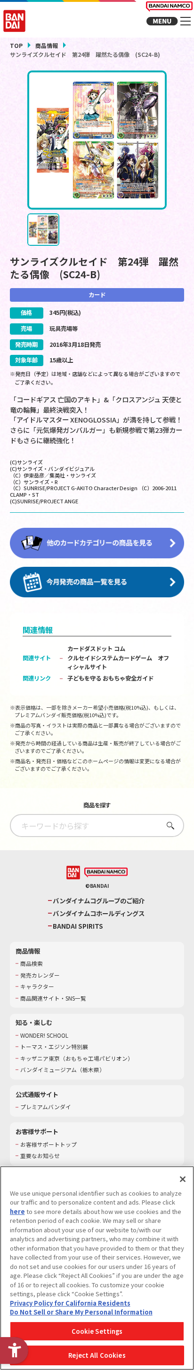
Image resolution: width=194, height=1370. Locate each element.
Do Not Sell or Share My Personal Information (81, 1311)
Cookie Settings (97, 1331)
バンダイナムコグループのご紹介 (99, 900)
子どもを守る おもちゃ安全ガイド (110, 678)
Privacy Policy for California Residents (70, 1303)
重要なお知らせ (40, 1155)
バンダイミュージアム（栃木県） (62, 1069)
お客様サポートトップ (48, 1144)
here (17, 1211)
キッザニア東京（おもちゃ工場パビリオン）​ (76, 1058)
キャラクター (37, 986)
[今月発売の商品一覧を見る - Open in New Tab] (97, 582)
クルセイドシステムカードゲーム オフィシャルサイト (118, 663)
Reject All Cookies (96, 1355)
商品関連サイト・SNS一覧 (53, 998)
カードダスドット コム (96, 648)
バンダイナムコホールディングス (99, 913)
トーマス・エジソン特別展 (54, 1046)
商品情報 (46, 45)
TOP (16, 45)
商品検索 (31, 963)
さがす (168, 825)
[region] (97, 1268)
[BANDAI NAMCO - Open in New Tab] (106, 873)
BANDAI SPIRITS (78, 926)
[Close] (182, 1179)
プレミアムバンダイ (45, 1107)
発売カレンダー (40, 975)
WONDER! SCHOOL (44, 1035)
